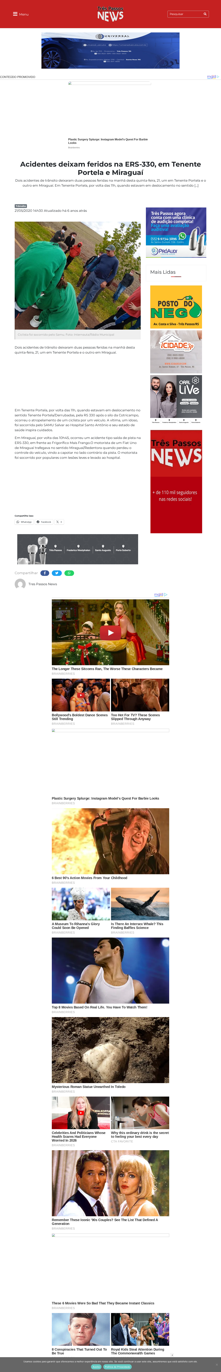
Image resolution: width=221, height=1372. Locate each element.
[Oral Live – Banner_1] (77, 550)
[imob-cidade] (176, 352)
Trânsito (21, 206)
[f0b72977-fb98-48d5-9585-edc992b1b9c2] (176, 307)
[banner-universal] (110, 51)
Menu (24, 14)
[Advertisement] (78, 382)
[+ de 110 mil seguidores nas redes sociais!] (176, 481)
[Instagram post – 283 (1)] (176, 400)
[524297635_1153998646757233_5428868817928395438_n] (176, 233)
